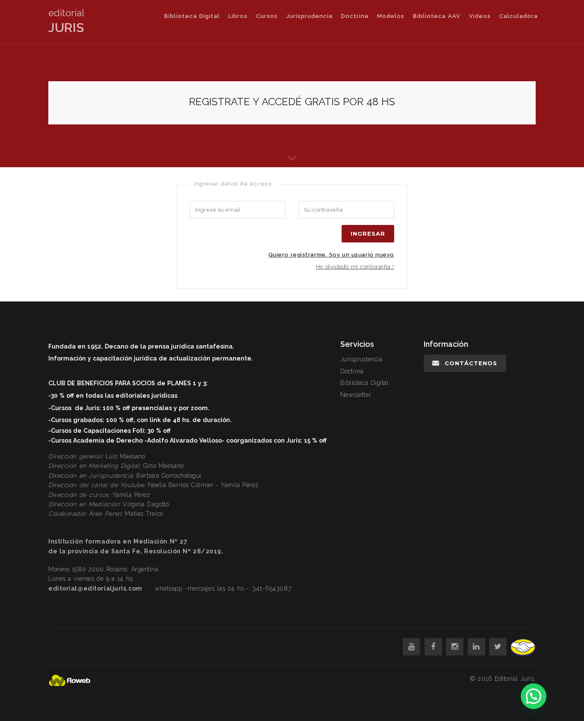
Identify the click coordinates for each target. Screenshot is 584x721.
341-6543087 (271, 588)
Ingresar (368, 233)
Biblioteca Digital (192, 16)
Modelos (390, 16)
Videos (480, 16)
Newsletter (356, 394)
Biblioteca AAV (436, 16)
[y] (411, 646)
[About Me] (292, 155)
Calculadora (518, 16)
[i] (454, 646)
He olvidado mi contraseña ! (355, 266)
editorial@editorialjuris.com (95, 588)
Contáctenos (471, 363)
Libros (238, 16)
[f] (433, 646)
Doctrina (355, 16)
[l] (476, 646)
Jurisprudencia (309, 16)
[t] (497, 646)
